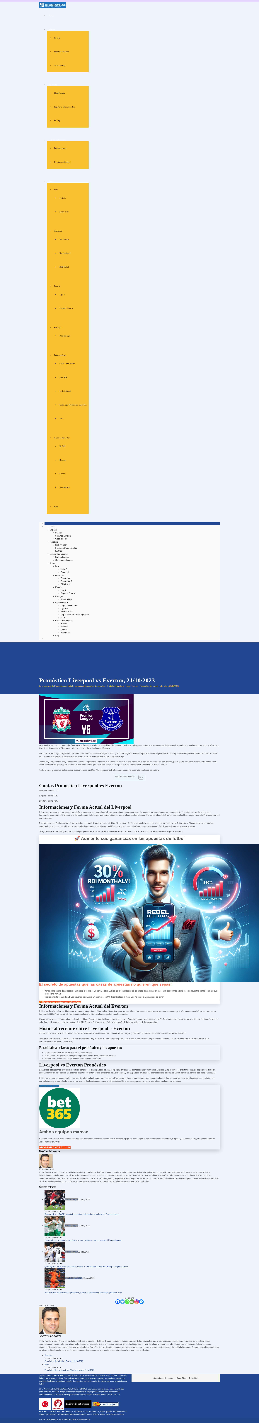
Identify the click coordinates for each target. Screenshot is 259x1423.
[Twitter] (122, 1301)
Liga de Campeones (57, 140)
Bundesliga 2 (65, 253)
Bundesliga (64, 239)
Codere (62, 474)
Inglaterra (53, 85)
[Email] (132, 1301)
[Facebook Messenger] (141, 1301)
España (52, 29)
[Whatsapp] (127, 1301)
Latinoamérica (60, 355)
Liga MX (63, 377)
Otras (51, 181)
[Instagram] (136, 1301)
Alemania (58, 231)
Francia (57, 286)
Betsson (62, 460)
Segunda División (61, 52)
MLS (61, 418)
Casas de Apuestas (62, 438)
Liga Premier (59, 93)
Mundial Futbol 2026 (73, 1278)
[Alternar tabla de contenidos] (139, 777)
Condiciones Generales (163, 1378)
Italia (56, 189)
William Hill (64, 487)
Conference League (62, 162)
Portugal (57, 327)
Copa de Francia (66, 308)
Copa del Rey (60, 65)
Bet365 (62, 446)
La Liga (57, 38)
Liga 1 (62, 294)
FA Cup (57, 120)
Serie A (62, 198)
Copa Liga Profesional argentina (73, 405)
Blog (56, 507)
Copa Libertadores (67, 363)
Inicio (51, 16)
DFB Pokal (64, 267)
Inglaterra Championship (64, 107)
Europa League (60, 148)
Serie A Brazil (65, 391)
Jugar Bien (181, 1378)
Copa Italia (64, 212)
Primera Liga (64, 336)
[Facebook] (117, 1301)
